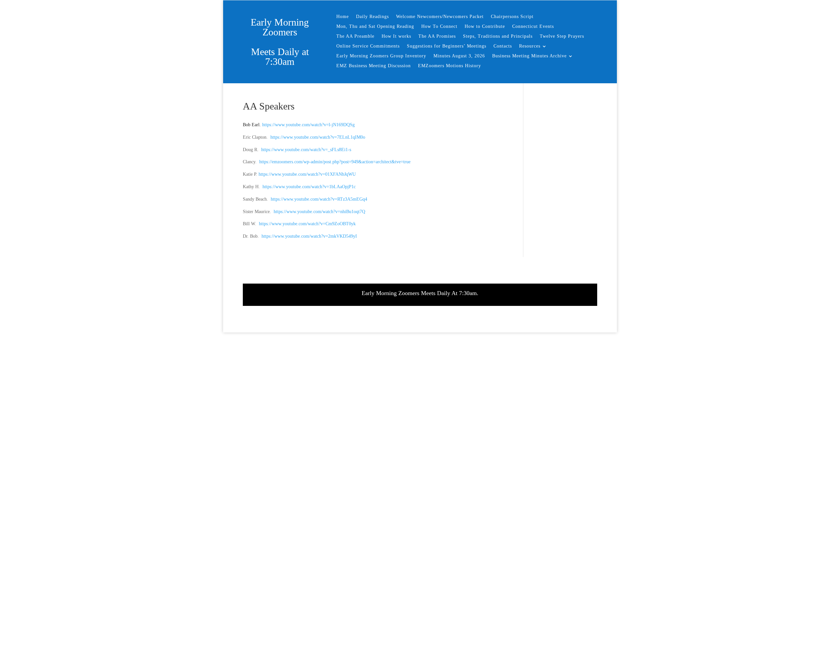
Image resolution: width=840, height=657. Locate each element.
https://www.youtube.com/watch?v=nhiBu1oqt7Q (319, 211)
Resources (529, 46)
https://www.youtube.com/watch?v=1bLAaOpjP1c (309, 186)
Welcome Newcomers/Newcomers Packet (440, 16)
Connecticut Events (533, 26)
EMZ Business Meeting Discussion (373, 66)
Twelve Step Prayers (562, 36)
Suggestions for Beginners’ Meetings (446, 46)
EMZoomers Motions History (449, 66)
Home (342, 16)
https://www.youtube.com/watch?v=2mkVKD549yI (309, 236)
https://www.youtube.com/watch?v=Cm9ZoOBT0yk (307, 223)
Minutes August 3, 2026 (459, 56)
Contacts (503, 46)
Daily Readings (372, 16)
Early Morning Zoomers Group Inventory (381, 56)
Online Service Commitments (368, 46)
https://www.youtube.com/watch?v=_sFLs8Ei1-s (306, 149)
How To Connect (439, 26)
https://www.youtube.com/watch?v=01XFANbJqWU (307, 174)
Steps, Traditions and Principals (498, 36)
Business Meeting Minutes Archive (529, 56)
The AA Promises (437, 36)
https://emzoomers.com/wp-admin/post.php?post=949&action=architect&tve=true (334, 161)
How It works (396, 36)
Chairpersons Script (512, 16)
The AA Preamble (355, 36)
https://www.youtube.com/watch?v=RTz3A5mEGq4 (319, 199)
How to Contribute (485, 26)
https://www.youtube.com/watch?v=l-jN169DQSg (308, 124)
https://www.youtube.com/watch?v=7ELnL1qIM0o (317, 137)
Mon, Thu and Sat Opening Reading (375, 26)
